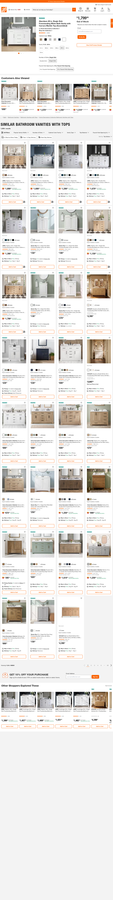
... (1, 117)
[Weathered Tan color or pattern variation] (11, 370)
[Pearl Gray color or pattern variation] (34, 240)
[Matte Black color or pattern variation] (37, 370)
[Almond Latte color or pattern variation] (60, 499)
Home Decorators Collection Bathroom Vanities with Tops (56, 117)
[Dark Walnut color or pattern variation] (8, 370)
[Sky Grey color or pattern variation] (88, 564)
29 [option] (107, 665)
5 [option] (101, 665)
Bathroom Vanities (13, 117)
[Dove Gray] (50, 39)
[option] (111, 665)
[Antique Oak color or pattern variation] (60, 564)
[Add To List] (34, 18)
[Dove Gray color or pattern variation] (6, 564)
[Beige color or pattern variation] (91, 435)
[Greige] (55, 39)
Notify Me (82, 37)
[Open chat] (112, 23)
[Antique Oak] (41, 39)
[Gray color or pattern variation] (37, 175)
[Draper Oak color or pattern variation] (91, 305)
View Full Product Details (94, 45)
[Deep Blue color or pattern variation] (65, 305)
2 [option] (91, 665)
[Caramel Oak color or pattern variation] (88, 499)
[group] (18, 34)
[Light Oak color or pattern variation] (91, 564)
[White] (64, 39)
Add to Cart (12, 202)
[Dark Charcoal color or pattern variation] (65, 499)
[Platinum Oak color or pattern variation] (91, 499)
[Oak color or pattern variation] (3, 175)
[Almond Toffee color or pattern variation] (3, 631)
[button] (34, 35)
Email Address (70, 673)
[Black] (45, 39)
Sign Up (95, 677)
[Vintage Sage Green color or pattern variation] (41, 175)
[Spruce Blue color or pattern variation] (8, 499)
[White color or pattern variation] (32, 175)
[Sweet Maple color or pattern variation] (3, 564)
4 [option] (97, 665)
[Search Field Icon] (74, 9)
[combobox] (52, 9)
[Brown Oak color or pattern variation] (6, 175)
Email (79, 28)
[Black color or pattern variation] (34, 175)
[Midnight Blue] (59, 39)
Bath (4, 117)
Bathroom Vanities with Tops (29, 117)
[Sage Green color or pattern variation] (6, 370)
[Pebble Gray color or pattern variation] (62, 499)
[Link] (14, 173)
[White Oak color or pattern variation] (88, 305)
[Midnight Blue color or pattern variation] (39, 175)
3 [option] (94, 665)
